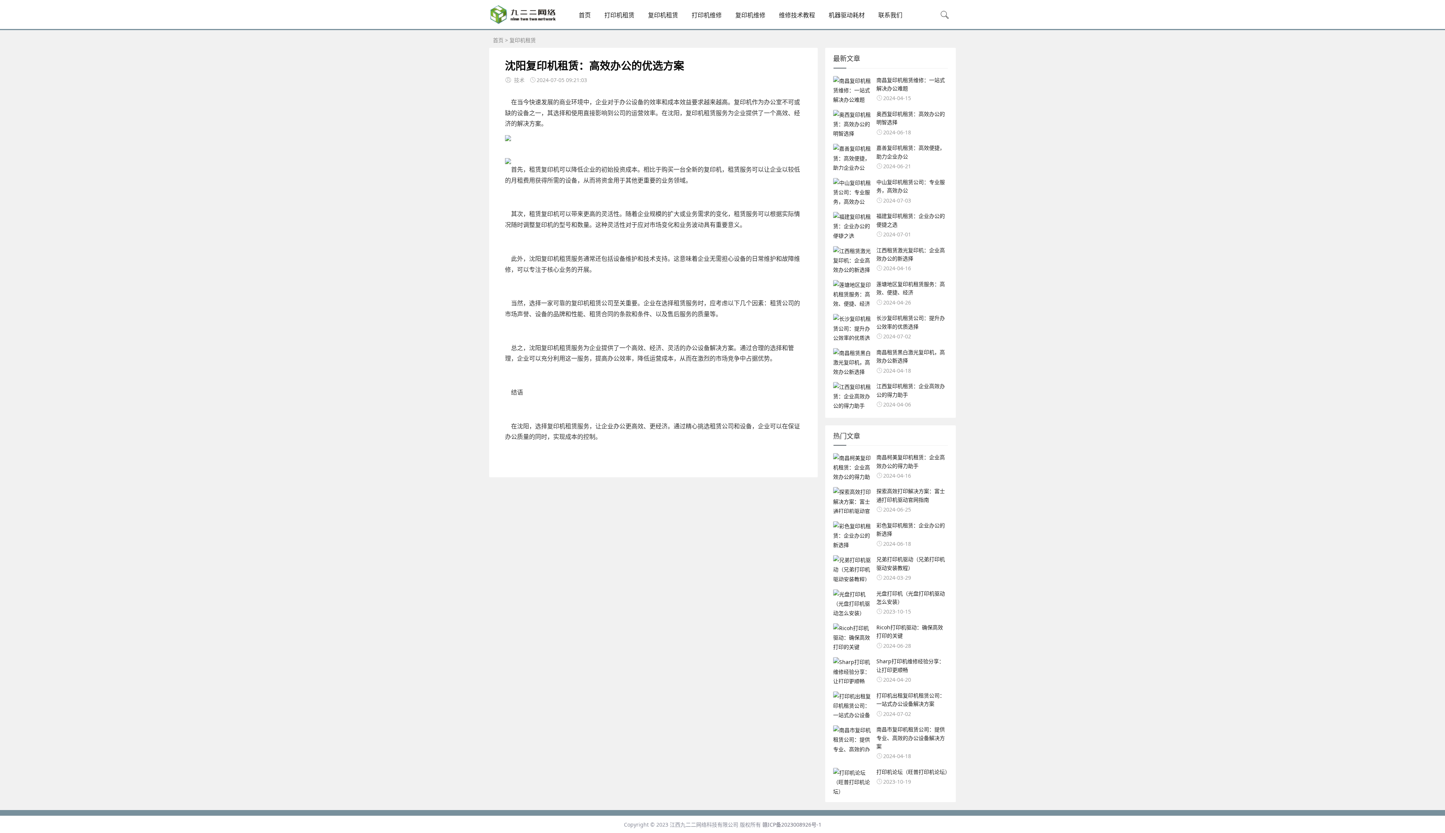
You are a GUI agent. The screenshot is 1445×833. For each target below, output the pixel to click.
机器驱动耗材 (847, 15)
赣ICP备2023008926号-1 (791, 824)
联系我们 (890, 15)
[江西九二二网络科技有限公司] (523, 22)
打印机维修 (707, 15)
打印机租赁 (619, 15)
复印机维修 (750, 15)
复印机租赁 (663, 15)
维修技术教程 (797, 15)
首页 (585, 15)
